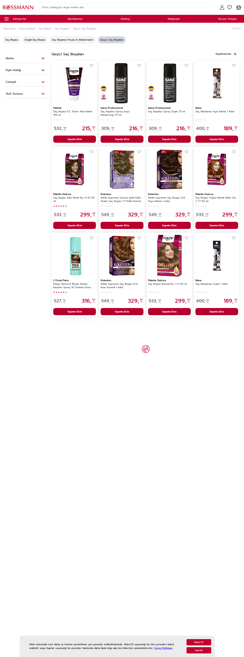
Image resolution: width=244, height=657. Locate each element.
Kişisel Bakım (27, 29)
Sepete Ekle (75, 139)
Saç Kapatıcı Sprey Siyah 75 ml (166, 111)
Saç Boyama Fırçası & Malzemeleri (72, 40)
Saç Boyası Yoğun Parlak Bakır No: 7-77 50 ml (215, 199)
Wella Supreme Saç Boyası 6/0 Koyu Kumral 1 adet (119, 285)
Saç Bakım (45, 29)
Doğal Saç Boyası (35, 40)
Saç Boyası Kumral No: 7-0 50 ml (167, 284)
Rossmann (10, 29)
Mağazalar (174, 19)
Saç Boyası (11, 40)
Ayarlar (199, 650)
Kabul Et (199, 642)
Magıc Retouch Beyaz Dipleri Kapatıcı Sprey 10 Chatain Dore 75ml (72, 285)
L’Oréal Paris (61, 280)
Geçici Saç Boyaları (111, 40)
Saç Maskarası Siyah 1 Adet (211, 284)
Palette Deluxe (62, 194)
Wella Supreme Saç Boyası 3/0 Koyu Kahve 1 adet (166, 199)
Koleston (106, 194)
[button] (238, 7)
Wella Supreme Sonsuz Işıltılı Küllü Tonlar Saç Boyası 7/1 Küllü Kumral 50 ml (121, 199)
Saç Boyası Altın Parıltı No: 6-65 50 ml (73, 199)
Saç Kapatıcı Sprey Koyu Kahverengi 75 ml (115, 113)
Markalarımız (75, 19)
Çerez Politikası (163, 648)
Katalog (125, 19)
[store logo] (18, 7)
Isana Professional (112, 108)
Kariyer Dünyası (227, 19)
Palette (57, 108)
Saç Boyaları (62, 29)
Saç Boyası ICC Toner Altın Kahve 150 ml (73, 113)
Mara (198, 108)
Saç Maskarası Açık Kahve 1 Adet (214, 111)
